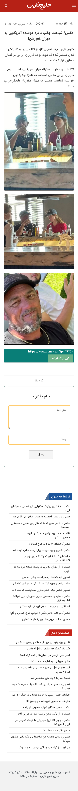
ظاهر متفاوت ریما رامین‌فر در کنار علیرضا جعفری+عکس (48, 535)
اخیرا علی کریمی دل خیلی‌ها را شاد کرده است (44, 655)
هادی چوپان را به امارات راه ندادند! (50, 661)
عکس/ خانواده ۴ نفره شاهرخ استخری (49, 544)
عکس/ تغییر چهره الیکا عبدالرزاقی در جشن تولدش (41, 583)
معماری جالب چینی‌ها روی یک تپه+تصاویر (46, 619)
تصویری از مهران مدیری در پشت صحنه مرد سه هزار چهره (41, 569)
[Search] (6, 6)
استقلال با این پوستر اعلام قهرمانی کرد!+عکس (44, 606)
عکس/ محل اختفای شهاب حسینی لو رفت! (46, 707)
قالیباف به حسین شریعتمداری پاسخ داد (48, 701)
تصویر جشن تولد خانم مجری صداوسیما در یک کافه (41, 590)
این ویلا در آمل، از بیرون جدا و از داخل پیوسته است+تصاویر (44, 669)
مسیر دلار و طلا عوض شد (55, 730)
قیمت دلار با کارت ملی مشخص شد (50, 678)
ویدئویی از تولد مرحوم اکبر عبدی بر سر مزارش (44, 747)
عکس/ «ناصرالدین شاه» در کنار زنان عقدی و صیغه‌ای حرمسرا (40, 525)
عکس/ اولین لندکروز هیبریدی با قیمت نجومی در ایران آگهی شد (42, 722)
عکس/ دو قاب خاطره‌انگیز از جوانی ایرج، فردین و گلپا (40, 613)
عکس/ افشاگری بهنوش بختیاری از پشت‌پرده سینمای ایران (40, 508)
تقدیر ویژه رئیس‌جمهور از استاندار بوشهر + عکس (43, 642)
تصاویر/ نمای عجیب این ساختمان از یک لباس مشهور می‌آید (40, 738)
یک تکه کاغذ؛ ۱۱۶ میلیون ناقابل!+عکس (48, 648)
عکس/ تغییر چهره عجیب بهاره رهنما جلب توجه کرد (41, 550)
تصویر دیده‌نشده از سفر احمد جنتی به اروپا (46, 577)
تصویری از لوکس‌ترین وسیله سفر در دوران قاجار (43, 714)
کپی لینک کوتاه (60, 358)
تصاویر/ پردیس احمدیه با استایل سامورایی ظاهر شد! (41, 516)
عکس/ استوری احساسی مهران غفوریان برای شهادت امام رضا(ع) (41, 598)
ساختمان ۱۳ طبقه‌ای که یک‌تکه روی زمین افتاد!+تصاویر (47, 558)
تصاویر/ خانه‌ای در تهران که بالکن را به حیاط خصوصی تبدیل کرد (39, 686)
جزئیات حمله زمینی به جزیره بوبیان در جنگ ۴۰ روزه (41, 695)
